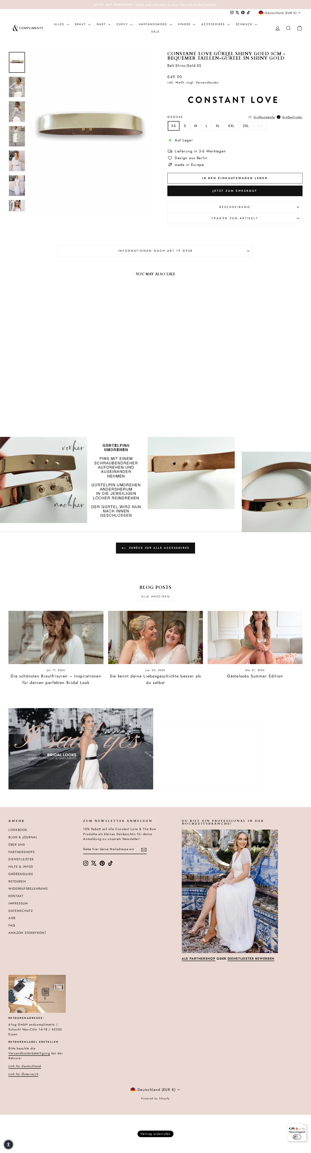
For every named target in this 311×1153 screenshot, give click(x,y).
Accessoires (213, 24)
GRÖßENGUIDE (20, 874)
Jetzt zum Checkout (235, 191)
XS (173, 125)
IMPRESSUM (18, 903)
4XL (260, 125)
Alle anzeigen (155, 596)
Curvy (123, 24)
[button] (8, 1144)
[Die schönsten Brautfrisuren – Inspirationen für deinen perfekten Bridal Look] (55, 637)
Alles (60, 24)
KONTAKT (16, 896)
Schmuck (245, 24)
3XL (246, 125)
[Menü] (304, 1125)
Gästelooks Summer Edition (255, 676)
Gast (102, 24)
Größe (235, 117)
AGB (12, 918)
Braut (81, 24)
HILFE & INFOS (20, 866)
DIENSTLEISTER (21, 859)
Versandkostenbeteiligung (29, 1053)
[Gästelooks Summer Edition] (255, 637)
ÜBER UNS (16, 845)
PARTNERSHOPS (21, 852)
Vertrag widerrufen (155, 1134)
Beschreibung (234, 207)
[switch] (297, 1136)
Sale (155, 32)
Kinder (185, 24)
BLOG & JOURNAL (23, 837)
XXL (231, 125)
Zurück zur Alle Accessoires (158, 548)
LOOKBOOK (17, 830)
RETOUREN (17, 881)
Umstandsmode (154, 24)
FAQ (11, 925)
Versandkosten (207, 82)
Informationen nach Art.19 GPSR (155, 251)
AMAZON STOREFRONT (27, 933)
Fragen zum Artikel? (235, 218)
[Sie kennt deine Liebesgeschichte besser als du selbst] (155, 637)
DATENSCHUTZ (20, 911)
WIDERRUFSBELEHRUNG (28, 888)
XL (218, 125)
